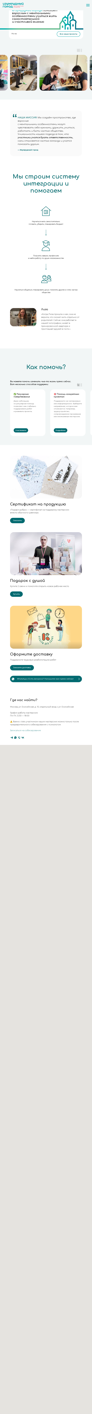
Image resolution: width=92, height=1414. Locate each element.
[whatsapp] (15, 737)
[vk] (22, 737)
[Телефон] (19, 737)
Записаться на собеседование (25, 730)
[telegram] (11, 737)
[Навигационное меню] (88, 5)
